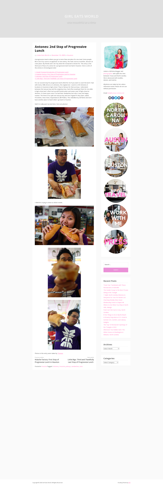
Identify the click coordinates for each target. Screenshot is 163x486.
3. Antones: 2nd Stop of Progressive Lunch (48, 76)
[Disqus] (64, 399)
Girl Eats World (81, 16)
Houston (70, 55)
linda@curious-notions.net (116, 93)
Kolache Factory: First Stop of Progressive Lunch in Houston (47, 360)
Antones (56, 366)
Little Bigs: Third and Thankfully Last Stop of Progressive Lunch (81, 360)
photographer (108, 73)
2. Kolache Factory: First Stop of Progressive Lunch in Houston (55, 74)
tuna (81, 366)
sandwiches (75, 366)
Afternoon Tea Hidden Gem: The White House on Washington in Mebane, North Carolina (114, 332)
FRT (130, 482)
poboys (68, 366)
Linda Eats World (43, 55)
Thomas (60, 353)
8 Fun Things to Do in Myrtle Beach (114, 315)
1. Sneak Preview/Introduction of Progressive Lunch (51, 72)
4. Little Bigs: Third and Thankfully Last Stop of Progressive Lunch (56, 78)
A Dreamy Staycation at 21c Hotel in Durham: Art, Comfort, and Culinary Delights (115, 319)
